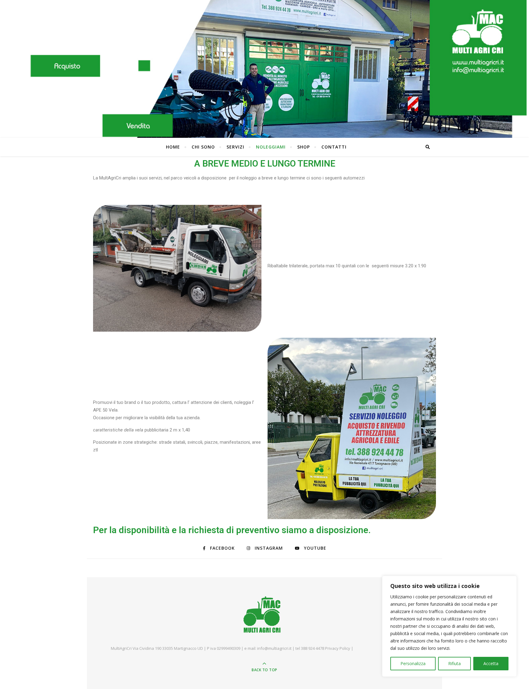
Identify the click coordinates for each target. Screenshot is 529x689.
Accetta (490, 663)
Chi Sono (203, 147)
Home (173, 147)
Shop (303, 147)
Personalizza (413, 663)
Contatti (334, 147)
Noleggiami (271, 147)
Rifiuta (454, 663)
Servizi (235, 147)
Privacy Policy (338, 648)
